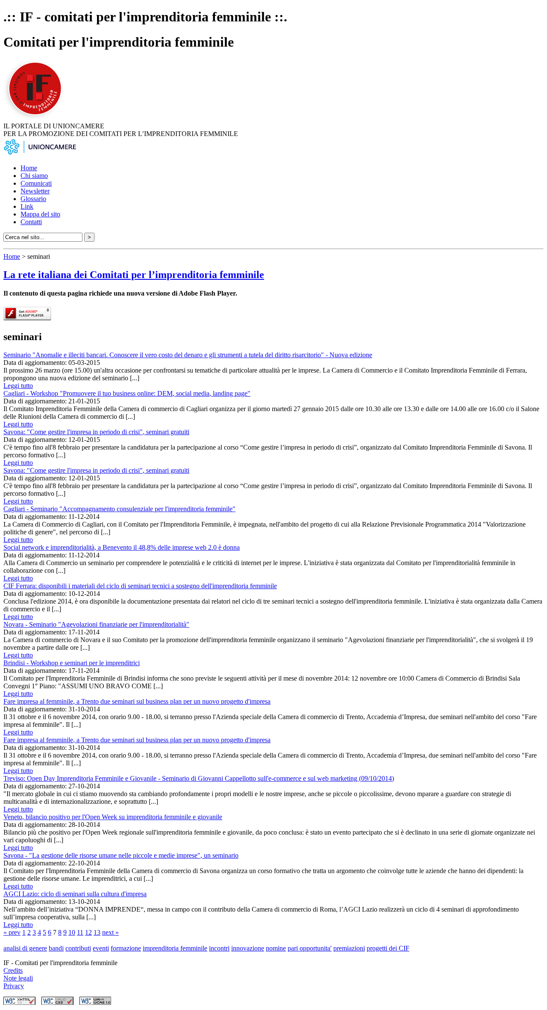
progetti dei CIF (388, 948)
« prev (12, 932)
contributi (78, 948)
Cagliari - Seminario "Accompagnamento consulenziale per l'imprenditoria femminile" (119, 508)
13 (97, 932)
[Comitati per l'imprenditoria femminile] (36, 118)
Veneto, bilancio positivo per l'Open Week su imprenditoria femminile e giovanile (112, 816)
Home (29, 168)
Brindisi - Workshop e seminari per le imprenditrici (71, 662)
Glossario (33, 198)
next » (110, 932)
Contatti (31, 221)
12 (88, 932)
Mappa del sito (40, 214)
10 (71, 932)
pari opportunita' (310, 948)
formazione (126, 948)
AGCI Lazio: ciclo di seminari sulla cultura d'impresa (75, 893)
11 (80, 932)
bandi (56, 948)
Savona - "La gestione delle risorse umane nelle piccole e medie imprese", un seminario (120, 855)
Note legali (18, 978)
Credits (13, 970)
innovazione (247, 948)
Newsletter (35, 191)
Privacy (13, 985)
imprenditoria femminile (175, 948)
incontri (219, 948)
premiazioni (349, 948)
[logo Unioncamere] (39, 153)
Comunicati (36, 183)
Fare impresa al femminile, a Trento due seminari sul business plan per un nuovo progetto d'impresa (137, 701)
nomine (276, 948)
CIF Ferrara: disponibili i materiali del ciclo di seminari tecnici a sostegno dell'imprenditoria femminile (140, 585)
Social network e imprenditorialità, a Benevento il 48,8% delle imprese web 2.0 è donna (121, 547)
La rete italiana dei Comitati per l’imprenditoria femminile (133, 274)
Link (27, 206)
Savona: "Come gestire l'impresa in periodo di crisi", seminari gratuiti (96, 431)
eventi (101, 948)
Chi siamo (34, 175)
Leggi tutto (18, 385)
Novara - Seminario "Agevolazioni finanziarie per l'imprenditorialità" (96, 624)
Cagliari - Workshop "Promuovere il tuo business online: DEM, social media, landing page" (126, 393)
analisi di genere (25, 948)
